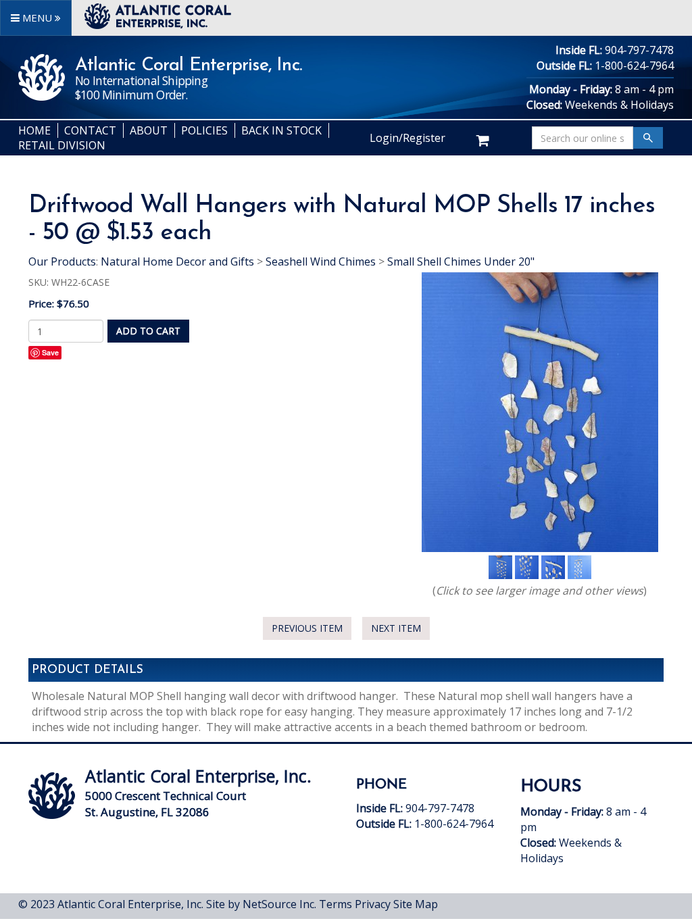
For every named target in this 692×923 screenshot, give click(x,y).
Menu (37, 17)
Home (34, 130)
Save (50, 352)
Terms (335, 904)
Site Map (415, 904)
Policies (204, 130)
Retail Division (61, 145)
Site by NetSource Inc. (261, 904)
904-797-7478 (639, 50)
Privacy (373, 904)
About (149, 130)
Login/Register (407, 137)
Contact (90, 130)
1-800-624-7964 (634, 65)
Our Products (62, 261)
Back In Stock (281, 130)
